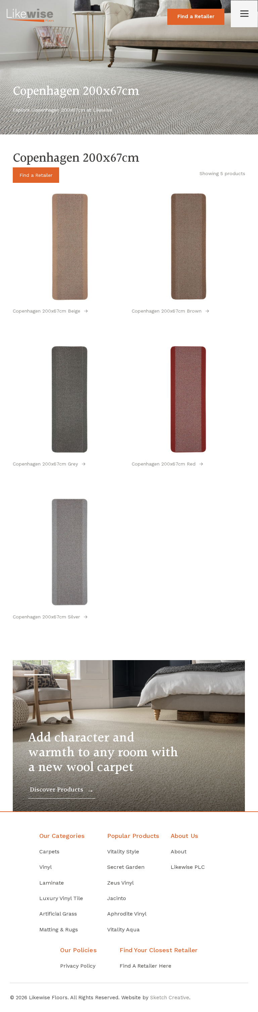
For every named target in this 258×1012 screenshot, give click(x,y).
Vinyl (45, 867)
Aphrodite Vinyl (126, 913)
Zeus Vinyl (120, 883)
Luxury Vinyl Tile (61, 898)
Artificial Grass (58, 913)
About (178, 851)
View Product (69, 326)
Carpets (49, 851)
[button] (37, 674)
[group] (129, 735)
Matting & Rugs (58, 929)
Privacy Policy (77, 966)
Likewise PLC (188, 867)
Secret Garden (125, 867)
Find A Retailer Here (145, 966)
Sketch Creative (169, 998)
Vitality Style (123, 851)
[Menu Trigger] (244, 13)
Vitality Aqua (123, 929)
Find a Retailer (195, 16)
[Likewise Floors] (30, 20)
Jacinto (116, 898)
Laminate (51, 883)
